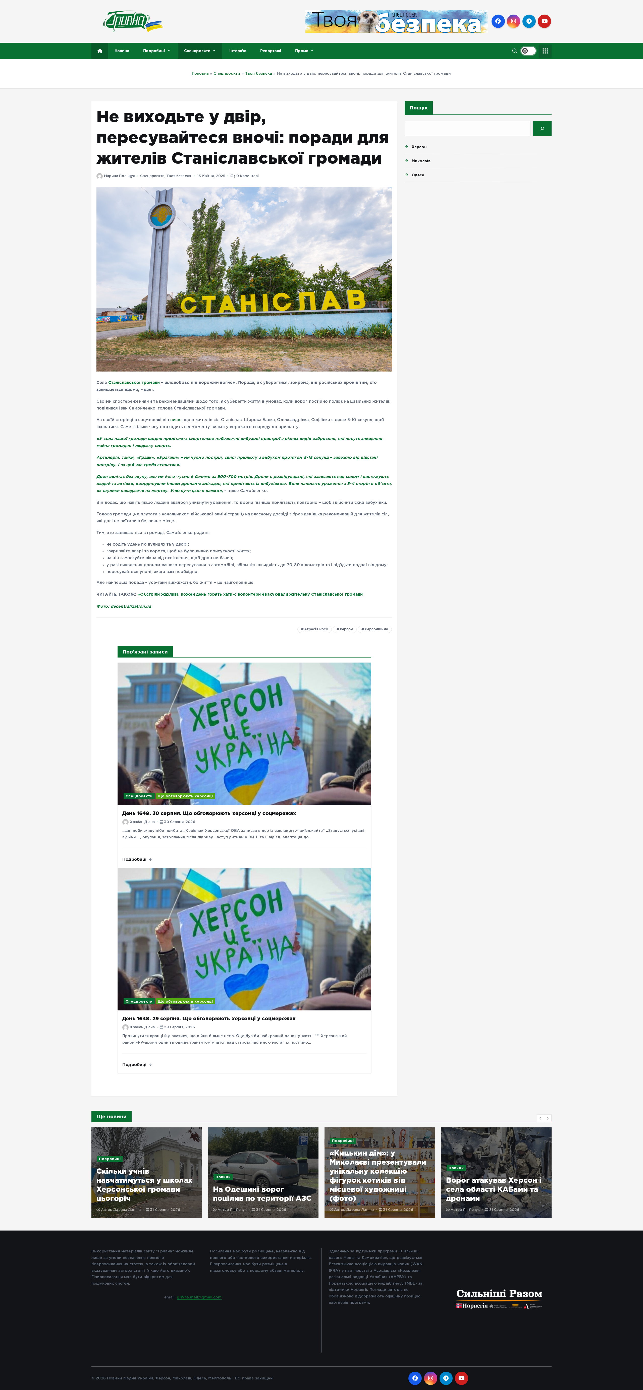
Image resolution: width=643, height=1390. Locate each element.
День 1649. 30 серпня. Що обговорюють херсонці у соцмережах (209, 813)
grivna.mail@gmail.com (199, 1297)
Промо (301, 51)
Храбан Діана (142, 822)
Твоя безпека (258, 73)
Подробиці (154, 51)
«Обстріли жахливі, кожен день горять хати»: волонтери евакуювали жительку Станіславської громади (250, 594)
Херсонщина (376, 629)
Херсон (346, 629)
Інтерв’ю (237, 51)
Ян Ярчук (121, 1209)
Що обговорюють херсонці (185, 796)
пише (176, 420)
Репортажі (270, 51)
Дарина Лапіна (243, 1209)
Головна (200, 73)
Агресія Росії (316, 629)
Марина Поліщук (119, 176)
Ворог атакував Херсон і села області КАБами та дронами (377, 1189)
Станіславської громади (134, 382)
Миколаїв (421, 161)
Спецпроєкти (197, 51)
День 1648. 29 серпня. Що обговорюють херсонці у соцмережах (209, 1018)
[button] (540, 1118)
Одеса (418, 175)
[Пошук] (542, 128)
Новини (122, 51)
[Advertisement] (478, 225)
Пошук (419, 107)
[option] (146, 1172)
